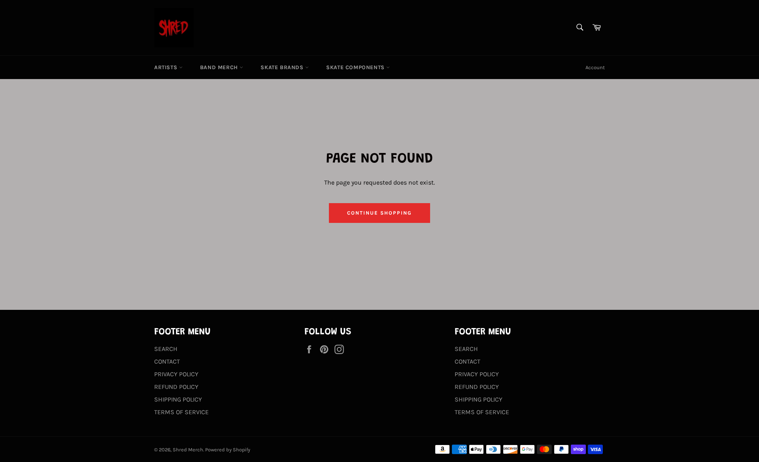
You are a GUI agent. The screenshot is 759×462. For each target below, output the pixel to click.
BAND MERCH (220, 67)
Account (595, 67)
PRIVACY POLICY (176, 374)
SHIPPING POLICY (178, 399)
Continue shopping (379, 213)
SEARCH (165, 349)
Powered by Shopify (227, 450)
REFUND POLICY (176, 386)
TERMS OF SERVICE (181, 412)
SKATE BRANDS (283, 67)
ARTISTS (166, 67)
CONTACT (167, 361)
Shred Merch (188, 450)
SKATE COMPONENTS (356, 67)
